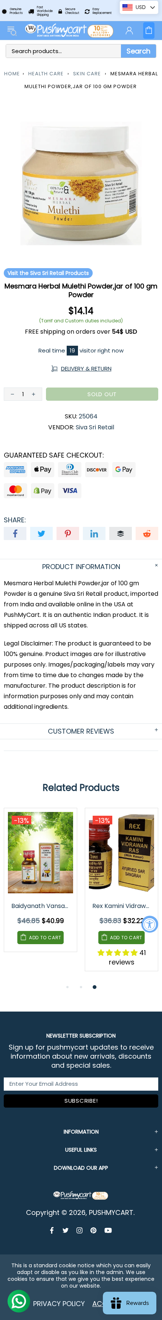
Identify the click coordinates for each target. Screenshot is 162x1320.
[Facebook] (52, 1230)
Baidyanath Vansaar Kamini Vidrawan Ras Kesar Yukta (41, 906)
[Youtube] (108, 1230)
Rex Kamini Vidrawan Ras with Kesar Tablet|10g (122, 906)
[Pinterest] (93, 1230)
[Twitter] (66, 1230)
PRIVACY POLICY (59, 1303)
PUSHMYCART (69, 30)
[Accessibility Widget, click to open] (149, 924)
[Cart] (148, 30)
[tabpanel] (40, 885)
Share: (15, 520)
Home (12, 73)
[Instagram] (79, 1230)
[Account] (129, 30)
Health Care (46, 73)
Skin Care (87, 73)
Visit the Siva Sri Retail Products (48, 273)
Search (138, 51)
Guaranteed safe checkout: (54, 455)
